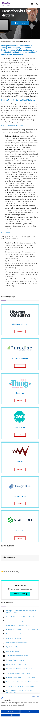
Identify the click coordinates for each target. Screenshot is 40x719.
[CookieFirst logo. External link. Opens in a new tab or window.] (2, 698)
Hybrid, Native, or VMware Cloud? (16, 664)
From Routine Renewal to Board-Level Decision (21, 677)
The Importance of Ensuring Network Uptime (20, 686)
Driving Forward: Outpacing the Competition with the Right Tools (21, 691)
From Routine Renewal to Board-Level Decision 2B (22, 629)
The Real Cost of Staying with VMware (18, 673)
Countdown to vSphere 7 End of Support (19, 669)
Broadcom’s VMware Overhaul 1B (17, 634)
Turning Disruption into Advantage (17, 656)
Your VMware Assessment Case (16, 643)
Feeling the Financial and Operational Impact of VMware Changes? (21, 611)
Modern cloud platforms (12, 41)
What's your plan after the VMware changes (20, 616)
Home (3, 41)
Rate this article (19, 594)
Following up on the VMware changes (18, 625)
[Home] (6, 4)
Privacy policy (35, 696)
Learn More (20, 331)
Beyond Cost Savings (13, 651)
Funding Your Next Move (14, 638)
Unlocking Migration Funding (15, 660)
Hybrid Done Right (12, 647)
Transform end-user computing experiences (20, 621)
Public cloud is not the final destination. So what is (22, 682)
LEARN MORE (21, 23)
